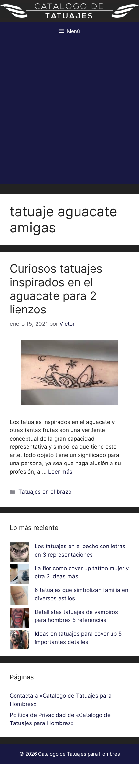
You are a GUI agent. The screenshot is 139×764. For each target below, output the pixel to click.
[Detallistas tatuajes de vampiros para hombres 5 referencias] (19, 619)
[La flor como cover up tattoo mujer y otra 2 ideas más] (19, 575)
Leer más (60, 471)
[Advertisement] (69, 114)
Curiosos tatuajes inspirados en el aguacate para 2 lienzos (56, 289)
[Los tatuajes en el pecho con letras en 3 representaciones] (19, 553)
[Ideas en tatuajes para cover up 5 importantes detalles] (19, 641)
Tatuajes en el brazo (44, 491)
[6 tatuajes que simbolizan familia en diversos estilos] (19, 597)
